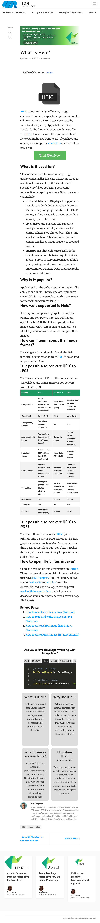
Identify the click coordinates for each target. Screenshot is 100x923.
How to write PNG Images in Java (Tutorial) (52, 634)
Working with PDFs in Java (42, 12)
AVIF (27, 661)
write (38, 582)
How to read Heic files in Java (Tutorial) (50, 612)
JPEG (54, 661)
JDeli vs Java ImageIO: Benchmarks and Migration (79, 878)
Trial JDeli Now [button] (50, 155)
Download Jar (67, 666)
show (49, 72)
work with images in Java (35, 591)
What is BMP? (71, 838)
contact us (54, 143)
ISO (60, 356)
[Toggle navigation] (94, 3)
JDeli (38, 827)
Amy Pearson (11, 892)
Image (30, 827)
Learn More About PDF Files (13, 12)
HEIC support (40, 577)
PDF (75, 661)
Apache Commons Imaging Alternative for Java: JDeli (18, 877)
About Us (92, 12)
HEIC (24, 111)
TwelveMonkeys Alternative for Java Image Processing (49, 877)
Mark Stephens (37, 803)
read (31, 582)
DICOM (36, 661)
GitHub (74, 568)
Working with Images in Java (70, 12)
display (51, 582)
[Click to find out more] (50, 36)
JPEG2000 (65, 661)
